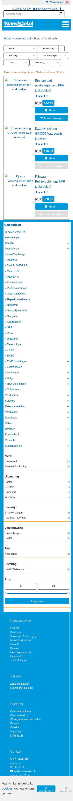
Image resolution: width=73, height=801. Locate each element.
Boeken (9, 243)
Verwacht (10, 440)
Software (10, 400)
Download (37, 492)
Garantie (15, 644)
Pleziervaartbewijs (17, 288)
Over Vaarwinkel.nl (20, 711)
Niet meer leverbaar (51, 166)
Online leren (13, 389)
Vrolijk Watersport (37, 569)
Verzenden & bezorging (23, 636)
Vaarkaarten (11, 395)
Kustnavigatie (14, 282)
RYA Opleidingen (16, 384)
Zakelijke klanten (19, 683)
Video (8, 423)
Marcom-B (13, 271)
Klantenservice (13, 446)
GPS (9, 327)
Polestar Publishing (37, 466)
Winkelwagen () (58, 2)
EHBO (10, 355)
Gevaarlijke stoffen (17, 310)
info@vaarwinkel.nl (46, 8)
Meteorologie (14, 344)
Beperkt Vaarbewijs (18, 299)
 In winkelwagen (51, 118)
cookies (7, 788)
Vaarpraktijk (11, 412)
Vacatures (16, 731)
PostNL (37, 538)
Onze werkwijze (19, 715)
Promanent (37, 461)
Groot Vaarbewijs (16, 293)
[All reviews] (42, 96)
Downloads (11, 417)
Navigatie (12, 316)
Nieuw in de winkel (15, 231)
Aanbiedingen (12, 237)
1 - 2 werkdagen (37, 512)
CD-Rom (37, 486)
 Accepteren (46, 789)
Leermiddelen (14, 367)
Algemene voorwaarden (27, 719)
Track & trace (18, 660)
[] (16, 735)
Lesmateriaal (23, 38)
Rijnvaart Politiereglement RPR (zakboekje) (50, 181)
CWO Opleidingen (17, 361)
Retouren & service (21, 640)
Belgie (10, 378)
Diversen (10, 429)
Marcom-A (13, 276)
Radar (10, 333)
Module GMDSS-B (17, 265)
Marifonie (12, 260)
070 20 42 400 (22, 8)
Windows (37, 497)
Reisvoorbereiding (15, 406)
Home (7, 38)
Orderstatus (17, 656)
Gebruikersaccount (21, 652)
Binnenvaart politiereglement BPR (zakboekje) (50, 85)
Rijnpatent (12, 305)
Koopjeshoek (12, 434)
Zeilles (10, 350)
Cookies (14, 727)
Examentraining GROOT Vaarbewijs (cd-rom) (48, 133)
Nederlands (37, 553)
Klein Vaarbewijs (16, 254)
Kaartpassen (14, 322)
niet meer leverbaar (37, 517)
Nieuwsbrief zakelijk (21, 687)
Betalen (14, 648)
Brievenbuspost (37, 533)
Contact (14, 628)
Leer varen (13, 372)
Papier (37, 481)
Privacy (14, 723)
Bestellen (15, 632)
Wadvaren (12, 338)
